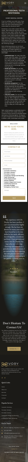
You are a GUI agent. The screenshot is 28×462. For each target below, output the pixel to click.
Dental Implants (9, 180)
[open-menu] (25, 3)
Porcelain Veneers (9, 172)
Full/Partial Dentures (10, 183)
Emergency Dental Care (11, 187)
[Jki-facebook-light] (2, 377)
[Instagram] (4, 377)
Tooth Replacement (10, 178)
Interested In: (7, 169)
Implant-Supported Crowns (12, 182)
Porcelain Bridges (9, 185)
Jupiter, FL (14, 449)
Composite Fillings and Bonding (14, 175)
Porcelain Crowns (9, 174)
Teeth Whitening (9, 177)
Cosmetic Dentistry (10, 170)
